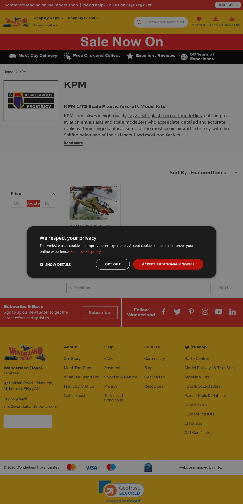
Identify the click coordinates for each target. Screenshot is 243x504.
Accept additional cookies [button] (168, 264)
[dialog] (121, 252)
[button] (55, 264)
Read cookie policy (85, 251)
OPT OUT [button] (113, 264)
